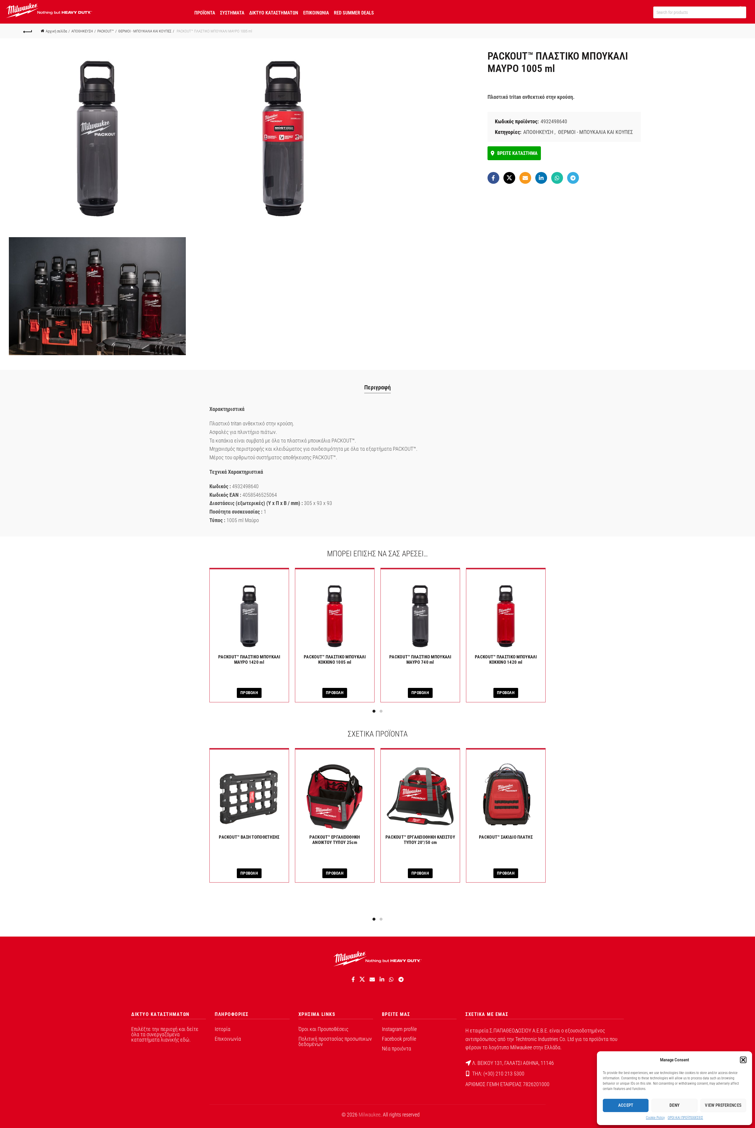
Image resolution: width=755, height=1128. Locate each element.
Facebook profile (399, 1039)
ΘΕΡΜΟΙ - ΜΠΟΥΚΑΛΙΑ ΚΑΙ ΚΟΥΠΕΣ (144, 31)
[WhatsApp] (557, 178)
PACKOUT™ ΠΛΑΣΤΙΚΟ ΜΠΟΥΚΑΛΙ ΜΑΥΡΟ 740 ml (420, 659)
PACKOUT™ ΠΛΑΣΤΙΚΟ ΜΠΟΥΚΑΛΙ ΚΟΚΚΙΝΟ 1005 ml (335, 659)
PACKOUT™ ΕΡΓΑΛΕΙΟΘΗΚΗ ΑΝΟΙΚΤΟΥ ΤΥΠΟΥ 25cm (334, 839)
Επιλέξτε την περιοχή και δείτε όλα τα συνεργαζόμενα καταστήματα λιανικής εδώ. (164, 1034)
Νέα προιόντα (396, 1048)
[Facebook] (493, 178)
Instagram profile (399, 1029)
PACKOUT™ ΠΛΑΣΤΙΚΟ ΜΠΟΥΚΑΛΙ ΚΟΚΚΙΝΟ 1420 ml (506, 659)
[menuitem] (204, 12)
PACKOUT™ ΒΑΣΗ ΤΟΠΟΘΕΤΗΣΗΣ (249, 837)
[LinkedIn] (541, 178)
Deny (674, 1105)
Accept (625, 1105)
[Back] (27, 31)
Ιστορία (222, 1029)
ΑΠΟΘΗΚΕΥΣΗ (82, 31)
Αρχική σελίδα (56, 31)
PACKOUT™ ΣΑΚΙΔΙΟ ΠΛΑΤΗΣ (506, 837)
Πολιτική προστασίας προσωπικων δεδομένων (335, 1041)
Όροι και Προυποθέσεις (323, 1029)
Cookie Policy (655, 1118)
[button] (743, 1060)
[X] (509, 178)
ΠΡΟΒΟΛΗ (249, 692)
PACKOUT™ (105, 31)
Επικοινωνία (228, 1039)
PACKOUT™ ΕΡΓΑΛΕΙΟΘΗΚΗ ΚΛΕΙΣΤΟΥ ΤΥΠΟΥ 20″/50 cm (420, 839)
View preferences (723, 1105)
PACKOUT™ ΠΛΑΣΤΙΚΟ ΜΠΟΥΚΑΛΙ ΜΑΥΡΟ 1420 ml (249, 659)
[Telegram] (573, 178)
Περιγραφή (377, 387)
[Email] (525, 178)
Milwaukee (369, 1114)
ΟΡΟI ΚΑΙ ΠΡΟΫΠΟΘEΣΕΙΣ (685, 1118)
